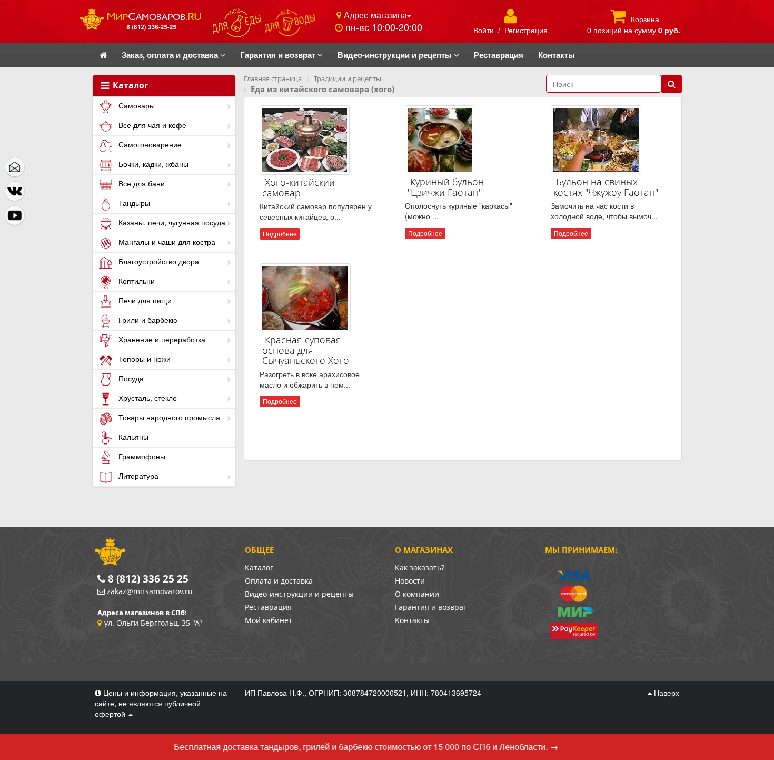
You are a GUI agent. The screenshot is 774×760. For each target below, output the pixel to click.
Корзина (645, 19)
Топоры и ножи (143, 358)
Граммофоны (140, 456)
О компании (417, 594)
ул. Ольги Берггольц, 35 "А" (153, 623)
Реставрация (268, 607)
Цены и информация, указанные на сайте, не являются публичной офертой (161, 703)
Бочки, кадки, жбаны (152, 164)
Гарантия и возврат (431, 607)
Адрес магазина (374, 14)
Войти (483, 30)
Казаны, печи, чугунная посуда (170, 222)
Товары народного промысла (168, 417)
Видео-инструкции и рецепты (299, 594)
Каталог (129, 86)
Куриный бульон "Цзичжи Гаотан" (446, 187)
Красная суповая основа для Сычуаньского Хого (305, 350)
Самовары (135, 105)
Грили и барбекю (146, 319)
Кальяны (132, 436)
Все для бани (140, 183)
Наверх (665, 692)
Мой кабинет (268, 620)
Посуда (130, 378)
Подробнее (280, 233)
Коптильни (135, 280)
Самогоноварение (149, 144)
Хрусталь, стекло (146, 397)
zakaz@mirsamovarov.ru (150, 591)
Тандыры (133, 203)
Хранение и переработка (160, 339)
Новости (410, 581)
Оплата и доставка (279, 581)
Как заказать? (419, 567)
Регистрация (526, 30)
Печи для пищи (144, 300)
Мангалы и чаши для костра (165, 241)
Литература (137, 475)
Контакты (412, 620)
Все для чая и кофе (151, 125)
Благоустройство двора (157, 261)
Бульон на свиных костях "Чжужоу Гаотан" (605, 187)
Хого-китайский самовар (298, 187)
